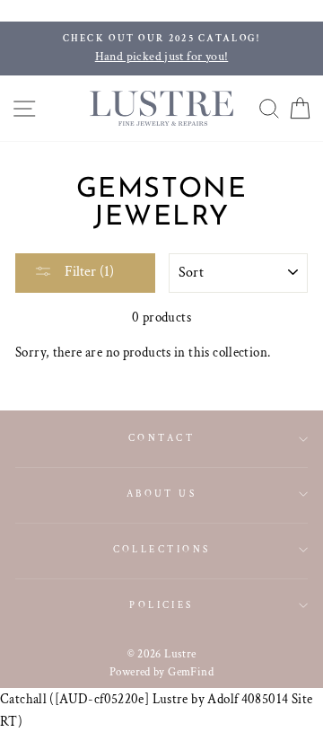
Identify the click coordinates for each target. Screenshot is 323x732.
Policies (161, 605)
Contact (161, 438)
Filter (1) (87, 271)
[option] (161, 48)
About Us (162, 493)
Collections (162, 549)
